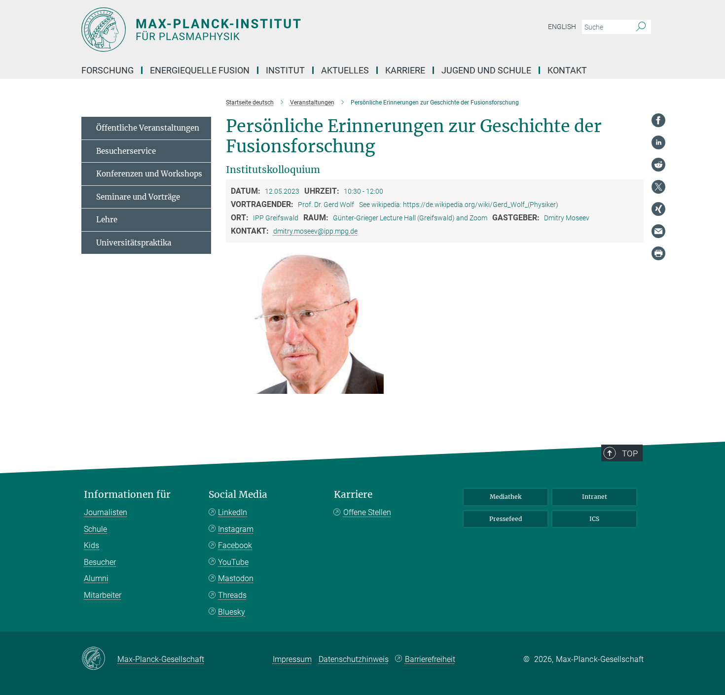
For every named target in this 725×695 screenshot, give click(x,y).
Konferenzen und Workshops (149, 173)
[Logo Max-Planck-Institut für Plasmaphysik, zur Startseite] (266, 29)
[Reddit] (658, 164)
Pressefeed (505, 518)
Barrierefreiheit (430, 659)
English (562, 27)
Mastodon (236, 578)
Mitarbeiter (102, 595)
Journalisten (105, 512)
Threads (232, 595)
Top (630, 453)
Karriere (353, 494)
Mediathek (505, 496)
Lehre (106, 219)
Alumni (96, 578)
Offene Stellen (367, 512)
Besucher (100, 562)
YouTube (233, 562)
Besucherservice (126, 151)
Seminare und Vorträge (138, 197)
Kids (91, 545)
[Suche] (641, 27)
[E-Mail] (658, 231)
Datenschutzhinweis (354, 659)
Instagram (236, 529)
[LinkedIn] (658, 142)
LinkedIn (232, 512)
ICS (594, 518)
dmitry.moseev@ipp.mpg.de (315, 231)
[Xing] (658, 209)
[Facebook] (658, 120)
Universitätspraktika (133, 242)
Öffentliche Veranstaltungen (147, 128)
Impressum (292, 659)
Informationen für (127, 494)
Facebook (235, 545)
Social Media (238, 494)
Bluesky (231, 612)
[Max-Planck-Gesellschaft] (99, 659)
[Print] (658, 253)
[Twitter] (658, 186)
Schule (95, 529)
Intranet (594, 496)
